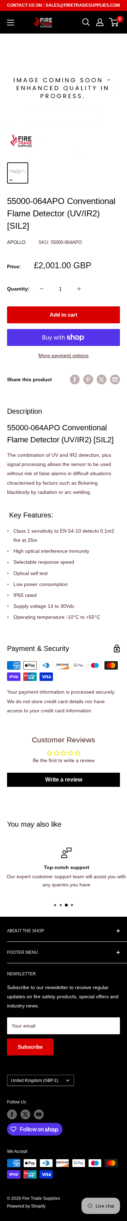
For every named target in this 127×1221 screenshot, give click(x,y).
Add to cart (63, 315)
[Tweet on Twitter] (102, 379)
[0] (114, 22)
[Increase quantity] (79, 288)
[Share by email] (115, 379)
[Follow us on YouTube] (39, 1114)
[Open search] (86, 22)
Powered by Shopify (26, 1206)
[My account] (99, 22)
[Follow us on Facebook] (12, 1114)
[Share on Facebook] (75, 379)
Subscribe (30, 1047)
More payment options (63, 355)
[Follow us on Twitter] (25, 1114)
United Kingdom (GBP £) (34, 1080)
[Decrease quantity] (41, 288)
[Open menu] (10, 22)
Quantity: (18, 289)
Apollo (17, 242)
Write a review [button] (63, 780)
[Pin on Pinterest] (88, 379)
